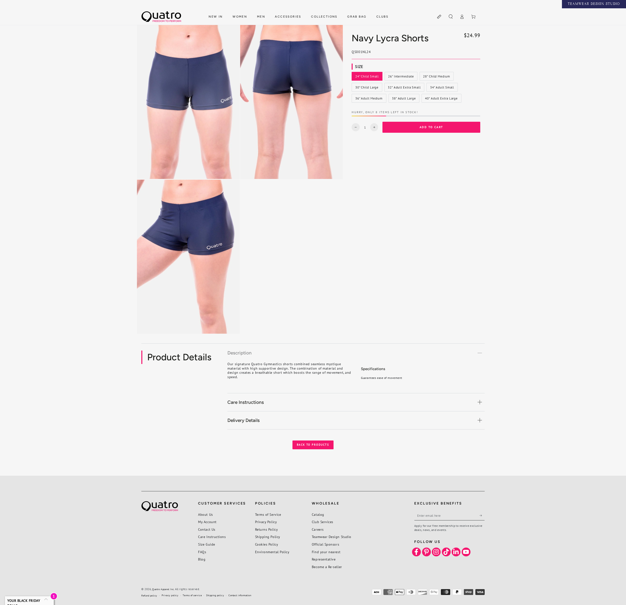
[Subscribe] (482, 515)
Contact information (239, 595)
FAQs (202, 552)
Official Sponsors (325, 544)
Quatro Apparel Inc (163, 589)
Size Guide (206, 544)
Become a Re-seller (327, 566)
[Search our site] (450, 17)
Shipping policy (215, 595)
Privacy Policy (266, 521)
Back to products (313, 444)
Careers (318, 529)
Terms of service (192, 595)
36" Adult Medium (369, 99)
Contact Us (206, 529)
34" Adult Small (442, 88)
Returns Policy (266, 529)
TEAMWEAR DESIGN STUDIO (594, 4)
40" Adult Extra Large (441, 99)
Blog (201, 559)
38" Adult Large (404, 99)
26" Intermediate (401, 77)
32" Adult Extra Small (404, 88)
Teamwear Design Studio (331, 536)
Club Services (322, 521)
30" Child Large (367, 88)
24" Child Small (367, 77)
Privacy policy (170, 595)
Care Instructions (212, 536)
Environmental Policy (272, 552)
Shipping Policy (267, 536)
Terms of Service (268, 514)
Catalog (318, 514)
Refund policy (149, 595)
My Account (207, 521)
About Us (205, 514)
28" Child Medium (436, 77)
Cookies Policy (266, 544)
